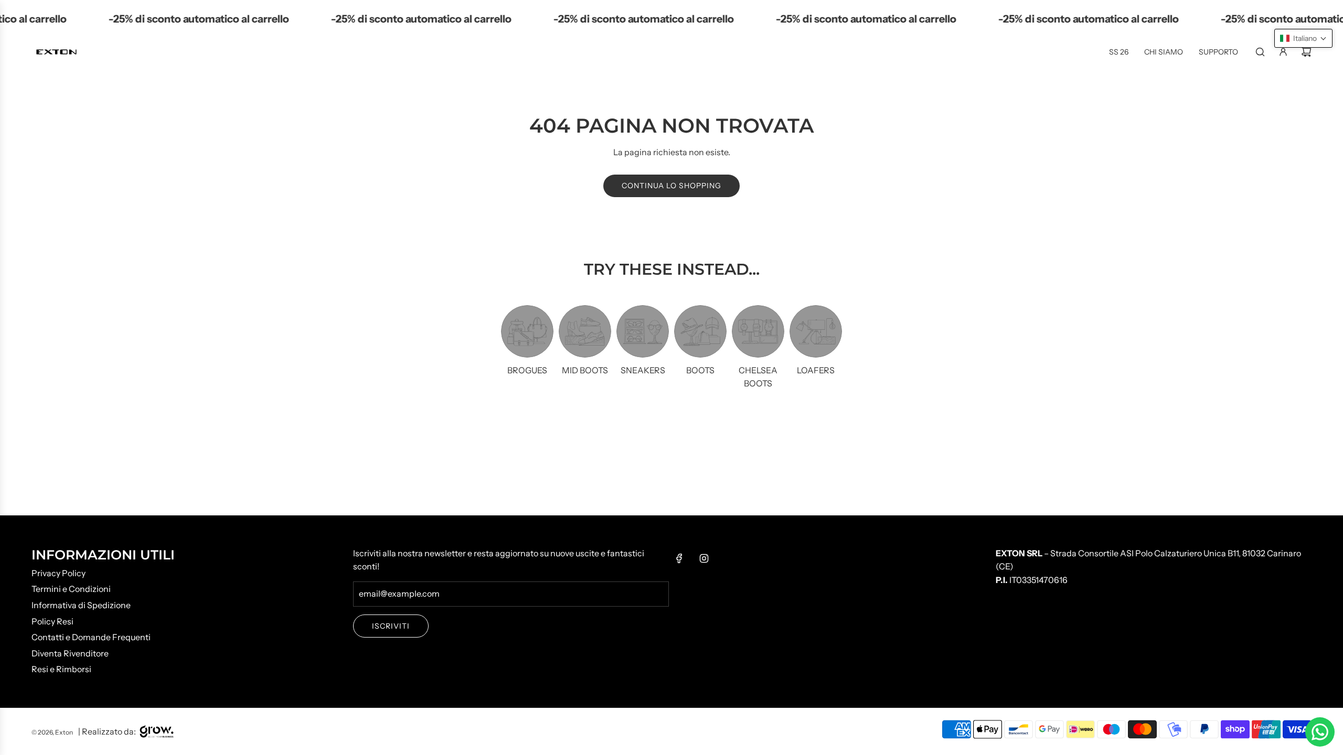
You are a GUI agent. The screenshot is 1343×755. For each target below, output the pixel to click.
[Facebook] (679, 558)
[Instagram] (704, 558)
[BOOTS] (700, 331)
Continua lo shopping (671, 185)
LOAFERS (816, 370)
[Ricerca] (1260, 51)
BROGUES (527, 370)
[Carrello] (1306, 51)
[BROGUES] (527, 331)
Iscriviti (391, 626)
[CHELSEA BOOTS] (758, 331)
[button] (1303, 38)
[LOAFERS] (816, 331)
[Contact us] (1320, 732)
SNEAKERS (643, 370)
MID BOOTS (585, 370)
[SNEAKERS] (642, 331)
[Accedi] (1283, 51)
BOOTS (700, 370)
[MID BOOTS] (585, 331)
